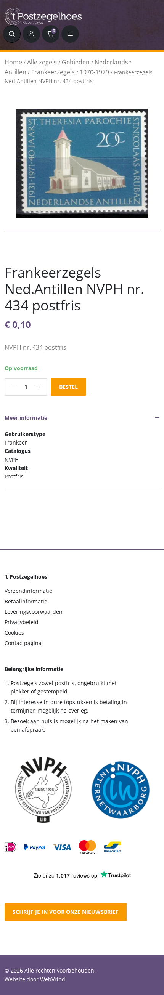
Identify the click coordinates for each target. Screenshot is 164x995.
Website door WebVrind (35, 979)
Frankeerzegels (53, 72)
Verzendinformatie (28, 590)
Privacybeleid (22, 622)
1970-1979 (94, 72)
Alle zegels (42, 62)
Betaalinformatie (26, 601)
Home (13, 62)
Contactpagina (23, 643)
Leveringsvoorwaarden (34, 611)
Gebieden (76, 62)
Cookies (14, 632)
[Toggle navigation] (70, 34)
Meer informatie (26, 417)
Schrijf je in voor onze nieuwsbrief (66, 911)
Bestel (68, 386)
